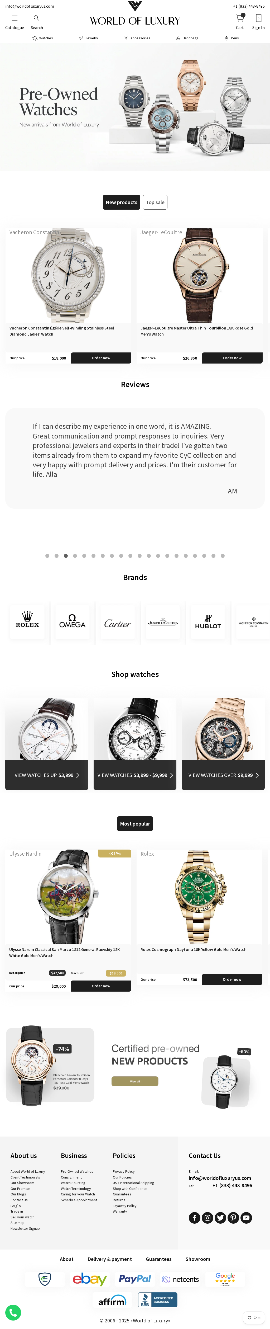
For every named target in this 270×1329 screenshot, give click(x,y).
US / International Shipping (133, 1182)
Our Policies (122, 1177)
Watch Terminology (76, 1188)
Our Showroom (22, 1182)
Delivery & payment (110, 1259)
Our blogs (18, 1194)
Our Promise (20, 1188)
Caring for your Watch (78, 1194)
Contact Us (19, 1200)
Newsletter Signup (25, 1228)
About (67, 1259)
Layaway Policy (125, 1205)
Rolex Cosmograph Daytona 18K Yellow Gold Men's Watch (194, 949)
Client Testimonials (25, 1177)
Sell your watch (23, 1217)
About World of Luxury (28, 1171)
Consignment (71, 1177)
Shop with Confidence (130, 1188)
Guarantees (122, 1194)
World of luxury (135, 21)
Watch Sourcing (73, 1182)
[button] (47, 556)
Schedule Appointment (79, 1200)
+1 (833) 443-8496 (249, 6)
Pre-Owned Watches (77, 1171)
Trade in (17, 1211)
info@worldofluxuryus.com (29, 6)
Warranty (120, 1211)
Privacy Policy (124, 1171)
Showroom (198, 1259)
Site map (18, 1222)
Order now (101, 357)
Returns (119, 1200)
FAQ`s (16, 1205)
